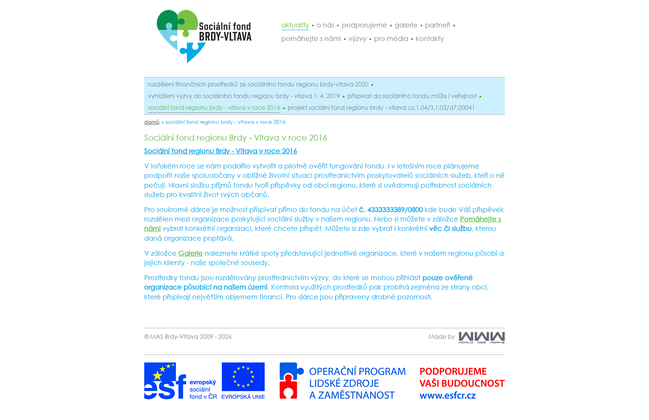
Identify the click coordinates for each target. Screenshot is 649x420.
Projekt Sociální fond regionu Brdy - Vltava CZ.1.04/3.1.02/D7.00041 (381, 107)
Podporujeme (364, 25)
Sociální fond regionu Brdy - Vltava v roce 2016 (214, 107)
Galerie (406, 25)
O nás (325, 25)
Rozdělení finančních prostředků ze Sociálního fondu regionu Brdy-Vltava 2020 (258, 84)
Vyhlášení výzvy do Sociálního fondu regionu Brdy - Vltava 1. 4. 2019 (244, 96)
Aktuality (295, 25)
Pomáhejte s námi (311, 38)
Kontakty (430, 38)
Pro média (391, 38)
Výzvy (358, 38)
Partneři (437, 25)
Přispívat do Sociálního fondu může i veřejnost (412, 96)
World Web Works (480, 337)
